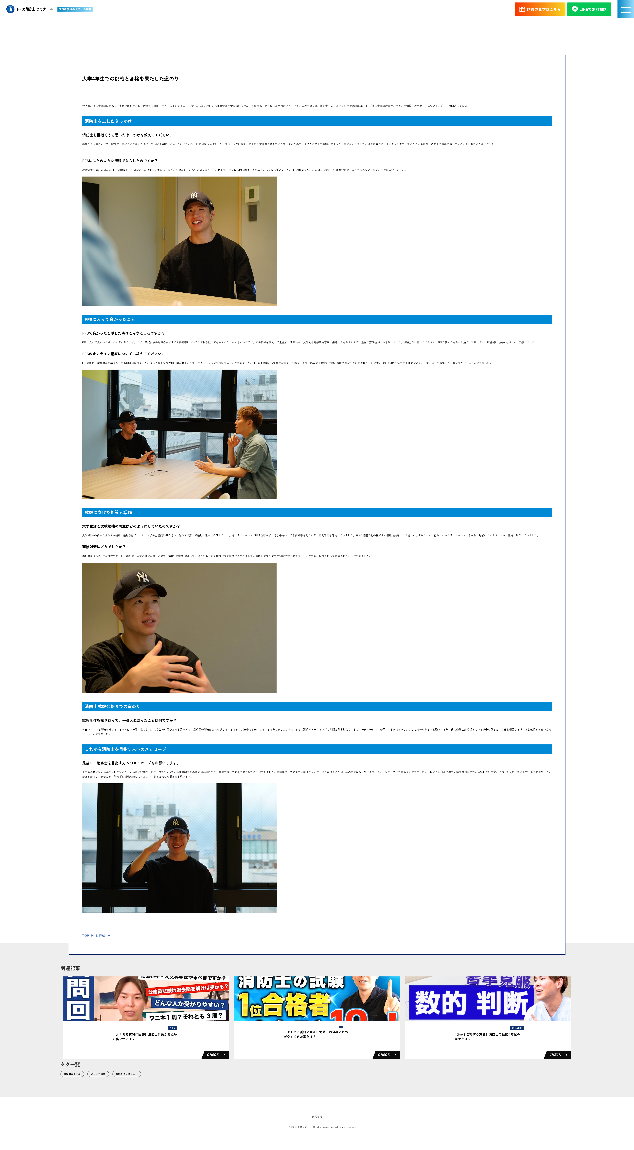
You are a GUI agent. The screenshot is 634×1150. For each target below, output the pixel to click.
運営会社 (317, 1116)
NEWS (100, 935)
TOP (85, 935)
